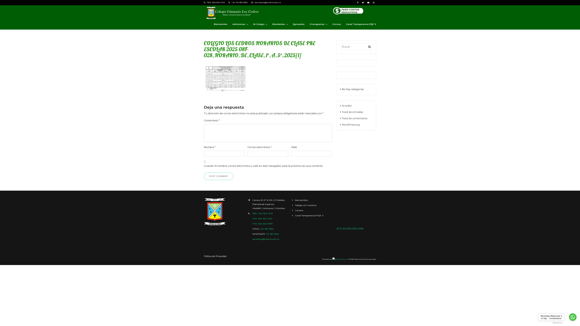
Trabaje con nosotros (305, 205)
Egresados (298, 24)
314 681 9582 (267, 229)
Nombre (210, 147)
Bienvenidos (220, 24)
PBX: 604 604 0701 (216, 2)
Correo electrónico (260, 147)
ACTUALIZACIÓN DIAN (350, 228)
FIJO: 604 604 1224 (262, 218)
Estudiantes (278, 24)
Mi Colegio (258, 24)
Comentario (212, 120)
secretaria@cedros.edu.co (268, 2)
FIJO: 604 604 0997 (262, 223)
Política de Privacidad (215, 256)
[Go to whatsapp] (573, 317)
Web (294, 147)
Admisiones (238, 24)
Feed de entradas (352, 112)
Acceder (347, 105)
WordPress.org (351, 124)
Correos (336, 24)
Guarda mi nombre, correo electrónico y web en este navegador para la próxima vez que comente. (263, 166)
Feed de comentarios (354, 118)
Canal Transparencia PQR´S (361, 24)
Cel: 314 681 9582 (240, 2)
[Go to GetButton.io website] (557, 323)
